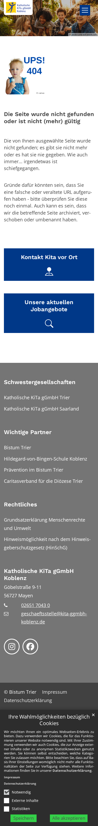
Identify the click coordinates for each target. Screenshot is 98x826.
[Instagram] (12, 646)
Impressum (12, 777)
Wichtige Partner (27, 432)
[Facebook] (30, 646)
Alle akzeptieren (68, 818)
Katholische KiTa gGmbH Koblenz (39, 575)
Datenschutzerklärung (72, 770)
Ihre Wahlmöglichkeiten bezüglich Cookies (49, 720)
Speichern (23, 818)
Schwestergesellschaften (40, 382)
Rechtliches (20, 504)
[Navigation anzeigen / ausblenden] (85, 10)
